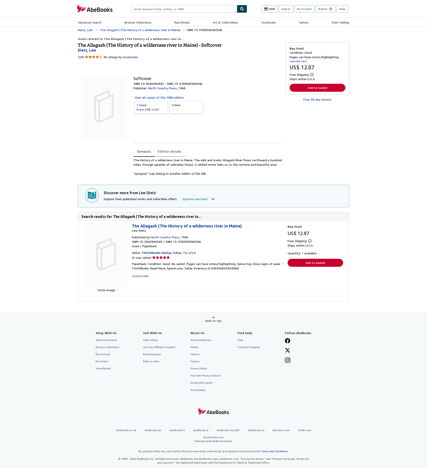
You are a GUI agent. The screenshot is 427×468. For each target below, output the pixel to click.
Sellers (304, 22)
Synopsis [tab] (144, 151)
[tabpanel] (207, 167)
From (148, 107)
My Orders (102, 361)
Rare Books (182, 22)
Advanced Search (90, 22)
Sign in (286, 9)
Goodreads (130, 57)
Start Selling (340, 22)
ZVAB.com (304, 430)
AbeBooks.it (200, 430)
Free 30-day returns (317, 99)
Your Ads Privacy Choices (205, 375)
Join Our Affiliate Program (159, 347)
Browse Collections (138, 22)
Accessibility (197, 390)
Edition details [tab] (169, 151)
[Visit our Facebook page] (287, 341)
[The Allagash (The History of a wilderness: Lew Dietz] (106, 285)
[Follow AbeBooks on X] (287, 351)
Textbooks (268, 22)
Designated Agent (201, 382)
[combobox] (184, 9)
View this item (298, 61)
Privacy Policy (198, 368)
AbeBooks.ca (256, 430)
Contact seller (140, 276)
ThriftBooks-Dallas (156, 253)
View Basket (103, 368)
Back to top (213, 321)
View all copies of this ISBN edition (159, 97)
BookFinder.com (213, 439)
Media (194, 347)
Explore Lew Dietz (195, 199)
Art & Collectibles (225, 22)
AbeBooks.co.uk (126, 430)
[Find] (242, 9)
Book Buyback (152, 354)
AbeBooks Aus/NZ (228, 430)
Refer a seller (151, 361)
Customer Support (249, 347)
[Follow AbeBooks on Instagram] (287, 360)
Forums (195, 361)
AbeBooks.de (153, 430)
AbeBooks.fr (177, 430)
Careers (195, 354)
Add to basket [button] (318, 88)
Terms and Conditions (274, 451)
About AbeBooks (200, 340)
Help (342, 9)
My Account (304, 9)
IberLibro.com (281, 430)
